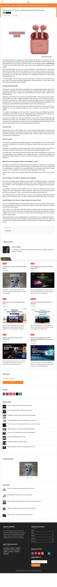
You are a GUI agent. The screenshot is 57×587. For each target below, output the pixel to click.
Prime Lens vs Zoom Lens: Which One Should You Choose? (21, 488)
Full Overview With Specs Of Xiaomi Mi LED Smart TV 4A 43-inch (22, 420)
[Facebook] (4, 394)
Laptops (32, 263)
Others (13, 5)
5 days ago (5, 306)
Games (12, 548)
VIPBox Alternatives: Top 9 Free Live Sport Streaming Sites (21, 429)
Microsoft (6, 553)
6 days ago (5, 341)
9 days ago (33, 343)
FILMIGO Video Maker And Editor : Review (17, 441)
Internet (4, 334)
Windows (17, 551)
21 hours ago (5, 270)
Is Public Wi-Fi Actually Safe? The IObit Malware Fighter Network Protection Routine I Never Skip (42, 339)
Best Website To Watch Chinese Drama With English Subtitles (21, 415)
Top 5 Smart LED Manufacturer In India (16, 436)
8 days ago (33, 306)
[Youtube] (10, 394)
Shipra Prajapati (7, 15)
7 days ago (33, 270)
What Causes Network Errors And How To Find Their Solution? (22, 508)
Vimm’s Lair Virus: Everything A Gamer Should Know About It (21, 432)
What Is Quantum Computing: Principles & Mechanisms (20, 514)
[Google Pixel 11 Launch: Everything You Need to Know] (28, 469)
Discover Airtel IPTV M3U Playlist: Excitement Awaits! (20, 405)
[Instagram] (14, 394)
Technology (8, 12)
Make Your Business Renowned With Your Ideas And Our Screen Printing (24, 501)
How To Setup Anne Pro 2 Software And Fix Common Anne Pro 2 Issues (24, 424)
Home (2, 5)
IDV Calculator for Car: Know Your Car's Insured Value (20, 494)
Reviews (7, 5)
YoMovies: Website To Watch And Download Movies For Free (21, 446)
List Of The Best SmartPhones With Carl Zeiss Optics (20, 410)
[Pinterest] (7, 394)
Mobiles (4, 263)
